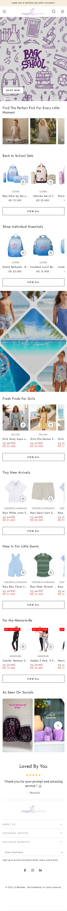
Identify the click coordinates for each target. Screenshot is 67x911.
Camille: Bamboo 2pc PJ (16, 661)
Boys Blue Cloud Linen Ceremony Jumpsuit (16, 587)
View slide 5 (49, 97)
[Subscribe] (62, 852)
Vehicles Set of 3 (43, 196)
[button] (53, 11)
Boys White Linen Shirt (16, 513)
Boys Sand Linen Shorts (43, 513)
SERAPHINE (15, 656)
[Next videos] (58, 725)
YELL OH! (15, 434)
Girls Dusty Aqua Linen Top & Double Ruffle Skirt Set (16, 439)
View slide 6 (59, 97)
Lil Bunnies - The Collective (27, 887)
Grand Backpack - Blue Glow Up (16, 267)
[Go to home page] (33, 11)
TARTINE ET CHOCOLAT (15, 508)
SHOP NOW (13, 90)
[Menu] (4, 11)
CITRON (15, 191)
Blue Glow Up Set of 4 (16, 196)
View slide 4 (38, 97)
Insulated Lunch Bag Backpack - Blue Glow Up (43, 267)
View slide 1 (7, 97)
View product (23, 425)
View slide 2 (18, 97)
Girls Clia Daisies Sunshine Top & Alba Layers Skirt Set (43, 439)
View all (33, 211)
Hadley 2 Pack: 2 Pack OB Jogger (43, 661)
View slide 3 (28, 97)
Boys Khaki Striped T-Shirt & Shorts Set (43, 587)
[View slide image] (33, 59)
